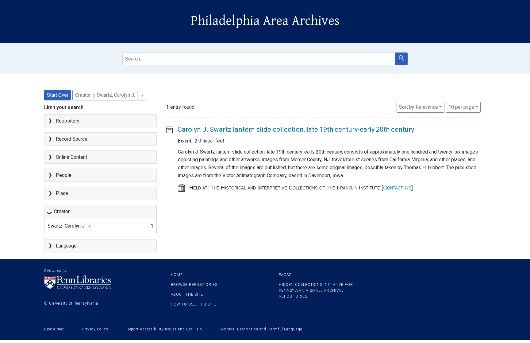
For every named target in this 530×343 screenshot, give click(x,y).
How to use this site (193, 304)
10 (461, 107)
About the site (187, 294)
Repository (67, 121)
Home (177, 275)
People (63, 175)
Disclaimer (54, 329)
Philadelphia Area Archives (265, 21)
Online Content (71, 157)
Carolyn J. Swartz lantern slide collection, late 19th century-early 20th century (296, 129)
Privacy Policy (95, 329)
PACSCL (286, 275)
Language (66, 246)
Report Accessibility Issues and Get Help (164, 329)
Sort (418, 107)
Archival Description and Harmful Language (261, 329)
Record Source (71, 139)
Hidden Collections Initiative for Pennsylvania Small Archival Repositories (316, 290)
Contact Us (397, 188)
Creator (62, 211)
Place (62, 193)
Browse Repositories (194, 285)
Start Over (57, 95)
